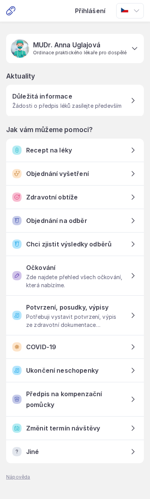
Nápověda (18, 477)
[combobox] (130, 10)
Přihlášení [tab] (90, 11)
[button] (75, 48)
